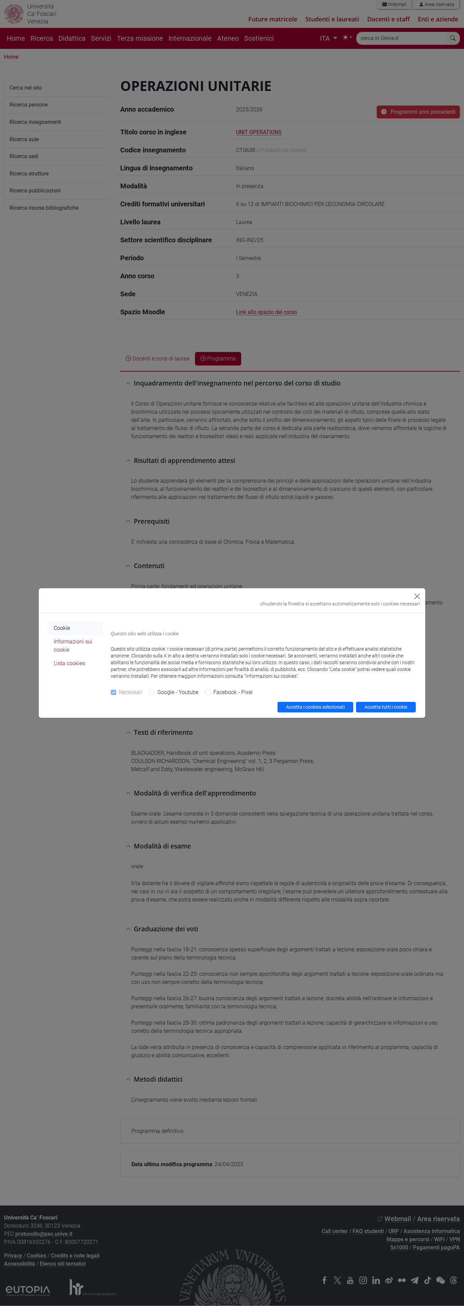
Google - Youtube (177, 692)
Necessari (130, 692)
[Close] (417, 596)
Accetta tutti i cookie (385, 707)
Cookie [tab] (62, 628)
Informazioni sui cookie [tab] (73, 645)
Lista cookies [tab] (69, 663)
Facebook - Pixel (233, 692)
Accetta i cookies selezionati (315, 707)
